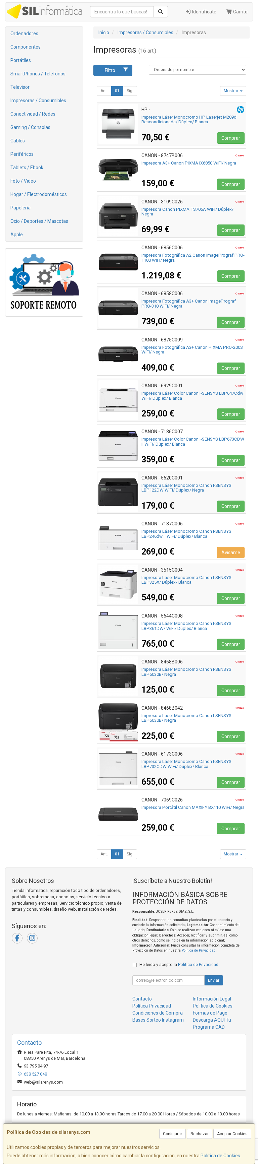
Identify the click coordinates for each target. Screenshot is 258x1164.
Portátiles (20, 60)
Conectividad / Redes (32, 114)
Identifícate (203, 11)
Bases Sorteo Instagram (158, 1020)
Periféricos (22, 154)
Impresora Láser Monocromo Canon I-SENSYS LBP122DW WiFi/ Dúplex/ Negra (186, 488)
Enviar (213, 980)
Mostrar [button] (231, 90)
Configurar (172, 1133)
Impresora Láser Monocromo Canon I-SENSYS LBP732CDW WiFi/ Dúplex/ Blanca (186, 764)
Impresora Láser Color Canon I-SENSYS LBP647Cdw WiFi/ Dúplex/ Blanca (192, 396)
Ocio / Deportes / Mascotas (39, 221)
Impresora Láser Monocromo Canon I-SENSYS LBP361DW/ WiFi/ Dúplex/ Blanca (186, 626)
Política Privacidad (151, 1006)
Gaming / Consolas (30, 127)
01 (117, 90)
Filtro (110, 70)
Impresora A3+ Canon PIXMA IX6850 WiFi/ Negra (188, 163)
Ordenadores (24, 33)
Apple (16, 234)
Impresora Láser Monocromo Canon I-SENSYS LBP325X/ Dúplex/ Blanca (186, 580)
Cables (17, 140)
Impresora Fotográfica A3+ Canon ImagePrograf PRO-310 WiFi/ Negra (188, 304)
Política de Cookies (220, 1155)
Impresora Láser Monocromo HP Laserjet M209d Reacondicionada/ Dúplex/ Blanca (188, 120)
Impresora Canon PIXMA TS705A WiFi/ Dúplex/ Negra (187, 212)
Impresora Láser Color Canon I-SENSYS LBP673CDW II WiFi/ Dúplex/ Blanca (192, 442)
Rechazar (199, 1133)
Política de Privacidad (199, 950)
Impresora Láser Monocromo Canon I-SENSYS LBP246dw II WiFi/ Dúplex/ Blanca (186, 534)
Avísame (230, 552)
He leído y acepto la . (179, 964)
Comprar (230, 138)
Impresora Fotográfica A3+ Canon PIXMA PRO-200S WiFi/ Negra (192, 350)
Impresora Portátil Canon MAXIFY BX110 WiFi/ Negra (193, 807)
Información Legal (212, 998)
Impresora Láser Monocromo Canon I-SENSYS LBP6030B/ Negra (186, 672)
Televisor (20, 87)
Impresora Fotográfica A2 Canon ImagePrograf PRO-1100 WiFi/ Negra (193, 258)
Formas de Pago (210, 1013)
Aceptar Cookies (232, 1133)
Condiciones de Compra (157, 1013)
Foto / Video (23, 181)
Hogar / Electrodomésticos (38, 194)
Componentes (25, 47)
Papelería (20, 207)
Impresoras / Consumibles (38, 100)
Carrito (240, 11)
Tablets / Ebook (26, 167)
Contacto (142, 998)
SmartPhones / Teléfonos (38, 73)
